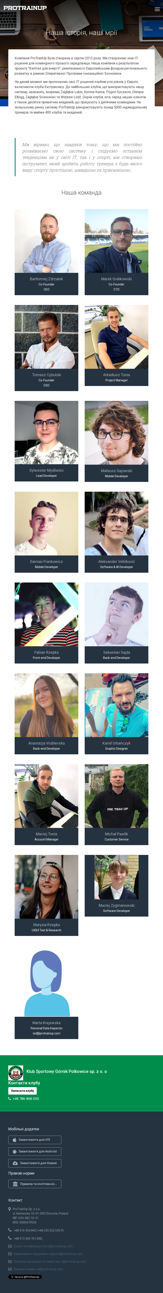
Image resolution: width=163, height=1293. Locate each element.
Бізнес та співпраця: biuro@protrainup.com (43, 1246)
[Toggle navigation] (157, 9)
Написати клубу (22, 1090)
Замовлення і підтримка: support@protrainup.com (48, 1254)
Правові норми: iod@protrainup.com (38, 1269)
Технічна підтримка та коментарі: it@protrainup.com (50, 1261)
